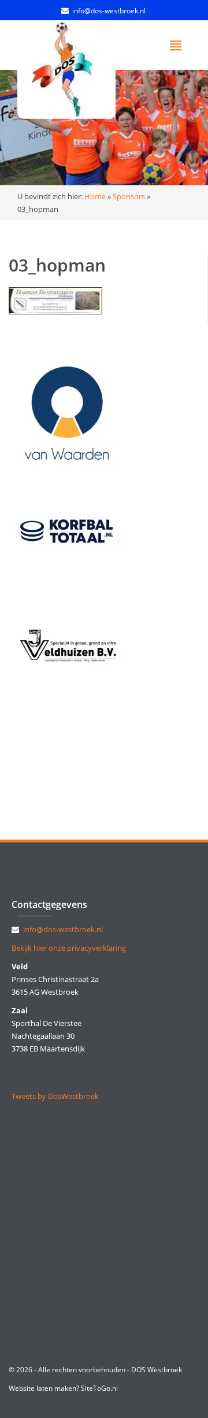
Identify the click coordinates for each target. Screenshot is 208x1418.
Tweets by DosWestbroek (55, 1096)
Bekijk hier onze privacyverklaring (69, 948)
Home (95, 196)
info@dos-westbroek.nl (109, 11)
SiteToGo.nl (99, 1388)
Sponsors (129, 196)
